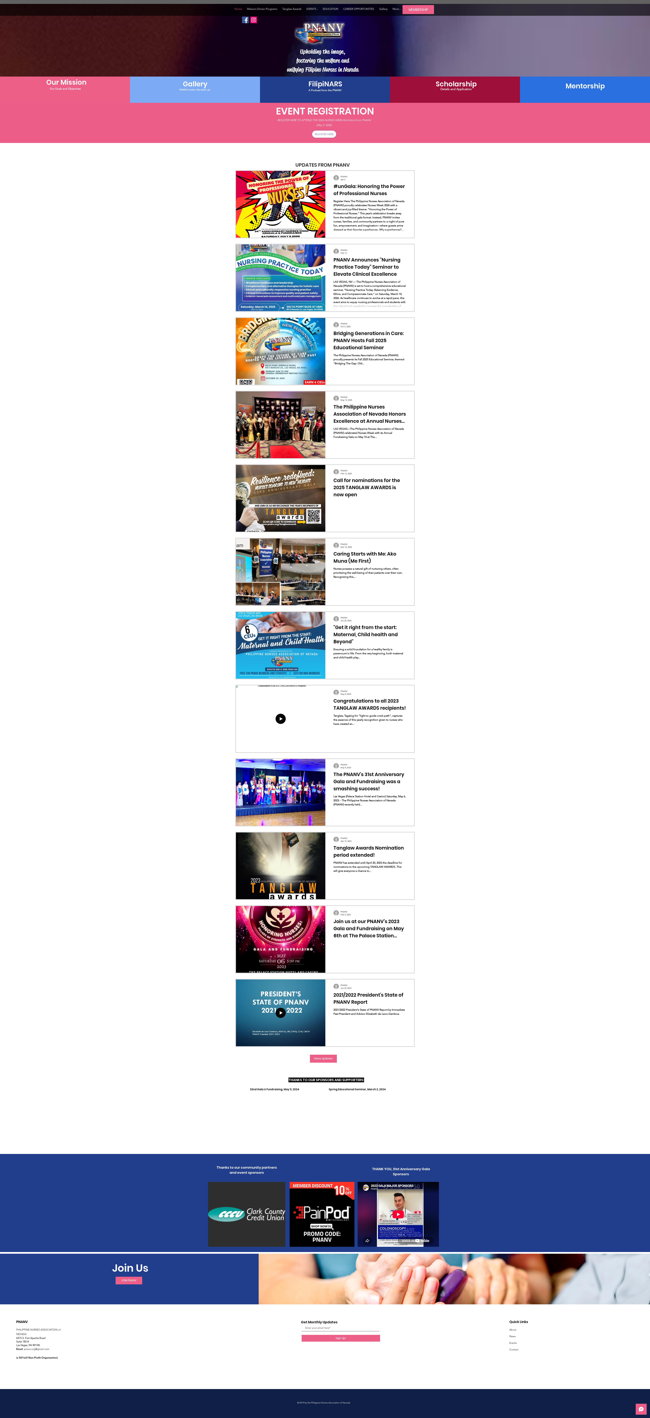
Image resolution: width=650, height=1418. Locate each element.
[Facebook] (245, 20)
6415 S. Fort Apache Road (30, 1338)
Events (513, 1342)
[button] (312, 9)
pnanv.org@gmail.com (36, 1349)
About (512, 1329)
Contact (513, 1349)
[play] (392, 1092)
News (512, 1336)
